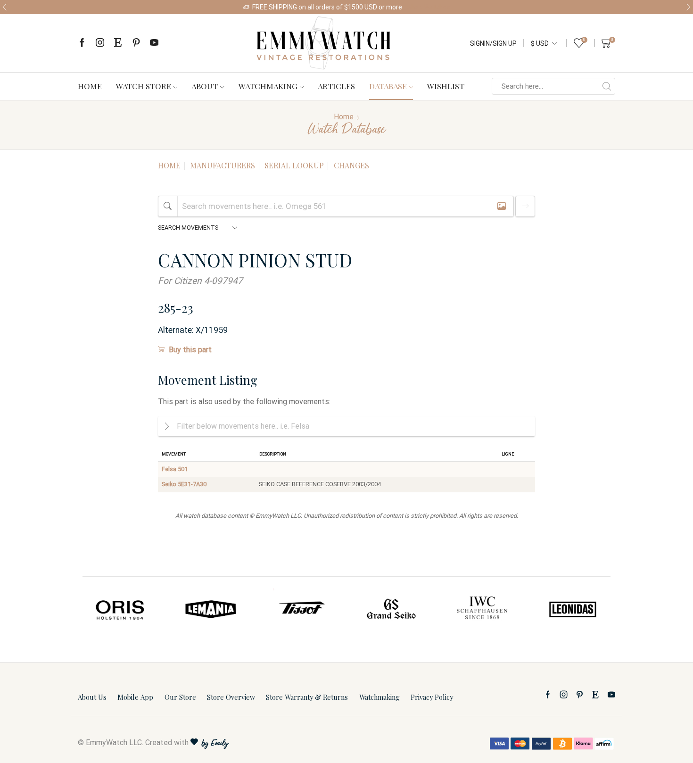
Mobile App (135, 697)
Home (90, 86)
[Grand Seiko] (392, 609)
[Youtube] (154, 43)
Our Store (180, 697)
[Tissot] (301, 609)
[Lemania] (211, 609)
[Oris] (120, 609)
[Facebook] (82, 43)
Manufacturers (222, 165)
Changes (351, 165)
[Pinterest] (136, 43)
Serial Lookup (294, 165)
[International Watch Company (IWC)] (482, 609)
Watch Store (143, 86)
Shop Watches (428, 7)
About (204, 86)
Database (388, 86)
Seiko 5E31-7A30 (184, 484)
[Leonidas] (572, 609)
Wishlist (445, 86)
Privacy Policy (432, 697)
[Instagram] (100, 43)
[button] (4, 7)
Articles (336, 86)
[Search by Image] (502, 206)
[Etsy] (118, 43)
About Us (92, 697)
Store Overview (231, 697)
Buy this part (190, 349)
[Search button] (607, 86)
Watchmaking (268, 86)
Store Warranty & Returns (307, 697)
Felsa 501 (175, 469)
